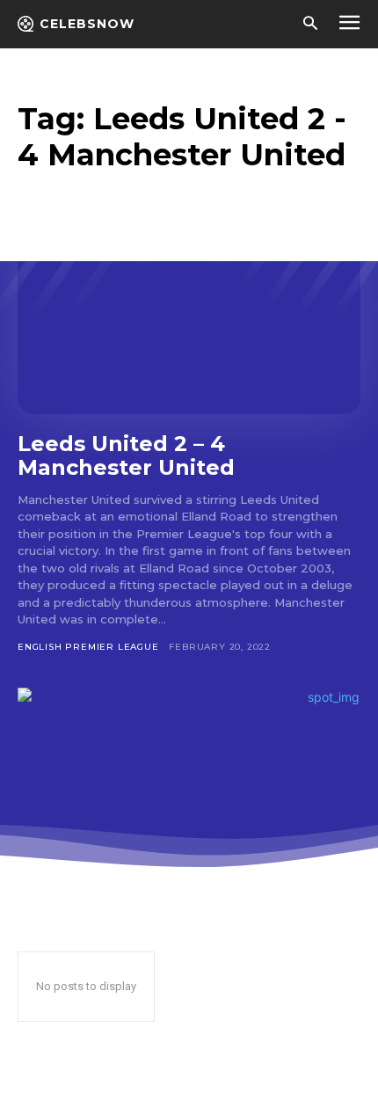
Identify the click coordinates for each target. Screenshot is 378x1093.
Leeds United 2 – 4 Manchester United (126, 456)
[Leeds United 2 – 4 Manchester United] (189, 311)
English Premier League (88, 646)
